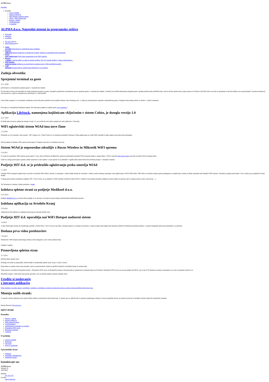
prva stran (8, 34)
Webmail (8, 354)
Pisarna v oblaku (14, 20)
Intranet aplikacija (15, 15)
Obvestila (8, 343)
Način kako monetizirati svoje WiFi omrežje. (26, 55)
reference (8, 36)
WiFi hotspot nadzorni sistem (18, 16)
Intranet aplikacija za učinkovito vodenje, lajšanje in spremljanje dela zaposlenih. (35, 52)
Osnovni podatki (10, 340)
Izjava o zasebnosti (11, 345)
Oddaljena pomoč (11, 357)
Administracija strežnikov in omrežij (17, 326)
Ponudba (4, 7)
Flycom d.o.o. (17, 305)
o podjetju (8, 38)
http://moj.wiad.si (123, 156)
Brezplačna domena (11, 330)
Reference (8, 342)
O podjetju (12, 24)
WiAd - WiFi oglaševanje (17, 18)
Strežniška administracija (13, 355)
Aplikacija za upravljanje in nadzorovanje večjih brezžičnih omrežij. (33, 63)
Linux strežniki (14, 13)
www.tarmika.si (62, 107)
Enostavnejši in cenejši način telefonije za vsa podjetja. (26, 67)
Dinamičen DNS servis (12, 328)
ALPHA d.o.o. (39, 29)
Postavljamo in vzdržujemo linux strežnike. (22, 48)
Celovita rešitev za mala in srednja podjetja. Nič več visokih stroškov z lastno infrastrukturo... (39, 59)
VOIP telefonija (14, 22)
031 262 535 (9, 41)
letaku (33, 184)
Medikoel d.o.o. (12, 198)
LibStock (8, 332)
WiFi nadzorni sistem (12, 322)
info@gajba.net (10, 43)
